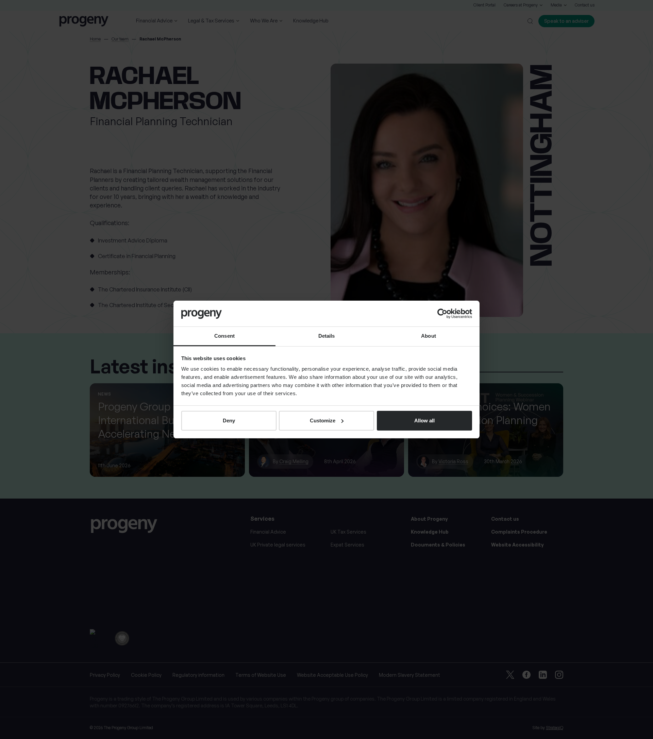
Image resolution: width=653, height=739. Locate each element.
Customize (322, 420)
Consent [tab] (224, 336)
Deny (229, 420)
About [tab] (428, 336)
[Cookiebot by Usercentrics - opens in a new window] (442, 313)
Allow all (424, 420)
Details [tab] (326, 336)
